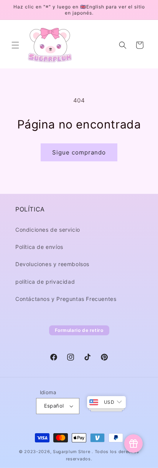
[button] (15, 45)
